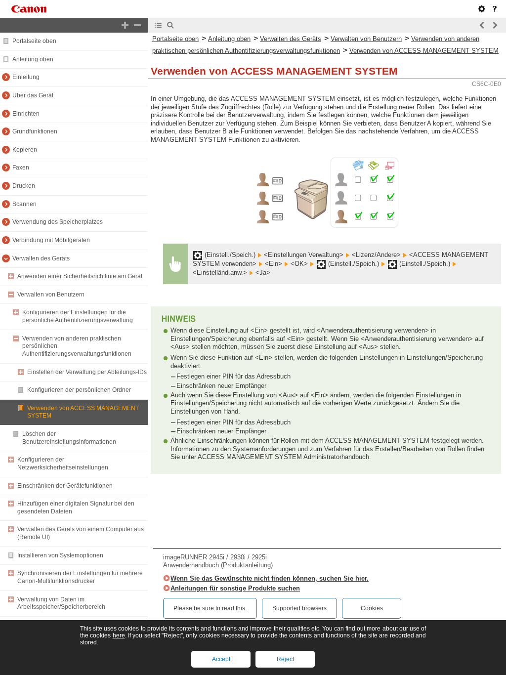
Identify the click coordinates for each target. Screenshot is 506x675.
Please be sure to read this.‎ (210, 608)
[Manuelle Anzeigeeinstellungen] (481, 8)
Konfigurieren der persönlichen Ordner (79, 389)
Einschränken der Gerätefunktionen (65, 485)
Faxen (20, 167)
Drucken (23, 185)
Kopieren (24, 149)
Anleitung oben (32, 59)
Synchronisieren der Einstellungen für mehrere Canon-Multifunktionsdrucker (80, 577)
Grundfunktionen (34, 131)
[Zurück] (482, 25)
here (119, 635)
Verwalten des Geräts (41, 258)
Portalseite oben (34, 41)
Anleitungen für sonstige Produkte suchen (235, 588)
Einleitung (26, 77)
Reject (285, 659)
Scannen (24, 204)
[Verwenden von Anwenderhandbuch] (494, 8)
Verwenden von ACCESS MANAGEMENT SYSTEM (424, 50)
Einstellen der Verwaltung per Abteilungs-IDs (87, 372)
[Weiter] (494, 25)
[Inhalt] (158, 25)
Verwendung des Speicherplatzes (57, 221)
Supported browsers (299, 608)
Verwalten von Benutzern (50, 294)
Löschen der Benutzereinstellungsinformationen (69, 437)
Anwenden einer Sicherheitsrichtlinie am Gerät (79, 276)
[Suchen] (170, 25)
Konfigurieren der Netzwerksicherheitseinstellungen (62, 463)
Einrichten (26, 113)
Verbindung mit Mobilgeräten (51, 240)
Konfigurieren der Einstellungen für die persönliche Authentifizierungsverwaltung (77, 316)
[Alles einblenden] (125, 25)
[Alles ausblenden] (137, 25)
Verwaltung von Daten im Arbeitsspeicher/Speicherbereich (61, 603)
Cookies (372, 608)
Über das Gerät (32, 95)
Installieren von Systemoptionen (60, 555)
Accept (221, 659)
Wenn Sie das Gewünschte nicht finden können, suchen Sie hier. (269, 578)
